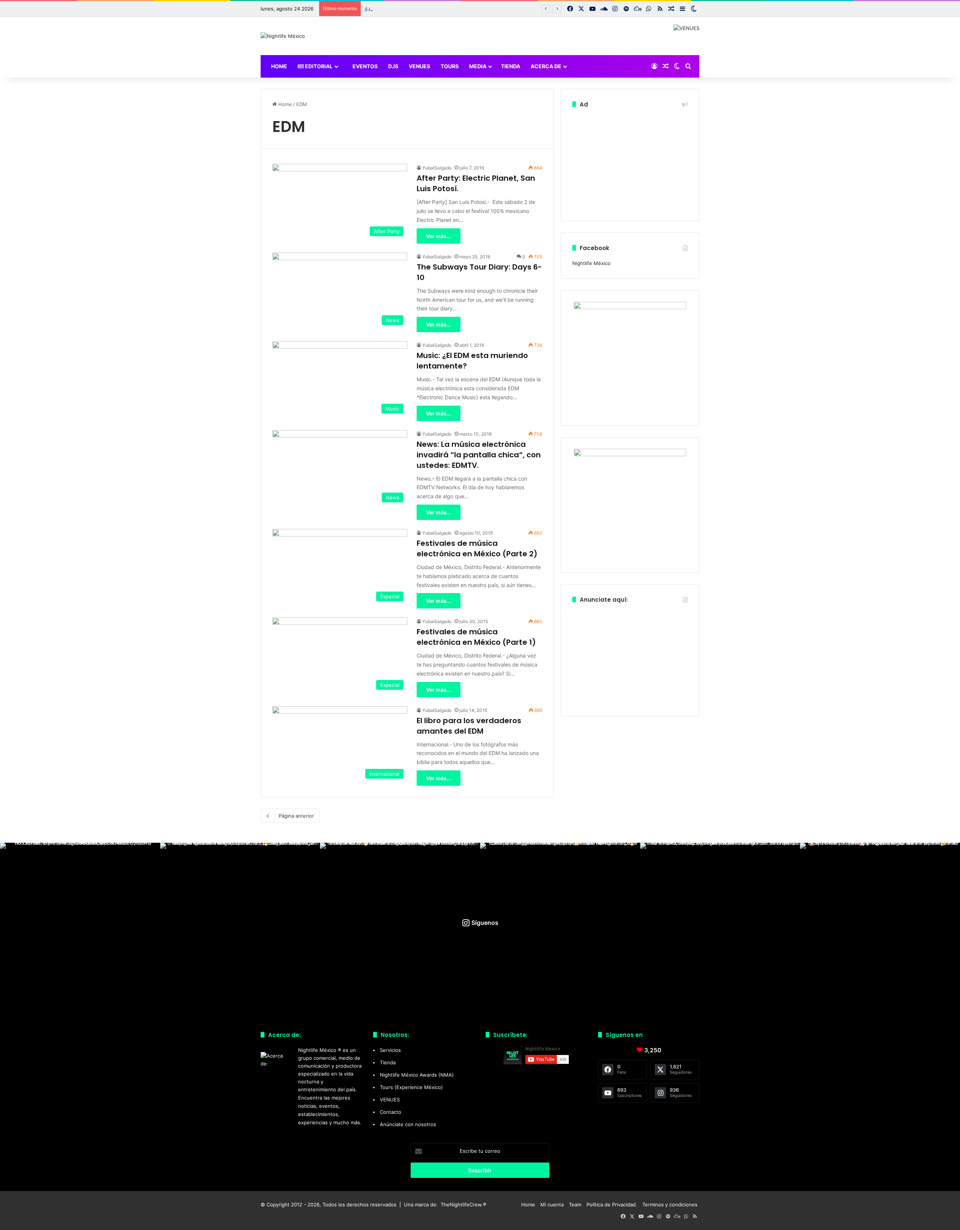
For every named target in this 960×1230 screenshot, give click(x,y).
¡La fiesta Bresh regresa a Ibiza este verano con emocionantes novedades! (452, 9)
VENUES (419, 66)
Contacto (390, 1112)
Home (278, 66)
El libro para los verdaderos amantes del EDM (469, 725)
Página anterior (296, 816)
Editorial (318, 66)
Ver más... (438, 236)
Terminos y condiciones (670, 1205)
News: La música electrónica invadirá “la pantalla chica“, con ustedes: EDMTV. (479, 454)
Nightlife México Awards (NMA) (417, 1075)
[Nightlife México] (283, 36)
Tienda (510, 66)
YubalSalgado (437, 168)
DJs (393, 66)
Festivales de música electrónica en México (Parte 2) (477, 548)
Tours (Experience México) (411, 1087)
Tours (450, 66)
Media (477, 66)
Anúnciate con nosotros (408, 1124)
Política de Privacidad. (611, 1205)
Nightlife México (591, 263)
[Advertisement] (630, 163)
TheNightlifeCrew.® (463, 1205)
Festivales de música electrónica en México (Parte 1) (476, 636)
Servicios (390, 1050)
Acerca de (546, 66)
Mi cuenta (552, 1205)
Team (575, 1205)
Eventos (364, 66)
